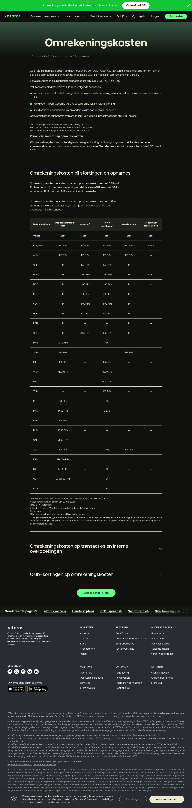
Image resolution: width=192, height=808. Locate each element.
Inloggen (155, 16)
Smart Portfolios (125, 643)
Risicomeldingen (160, 648)
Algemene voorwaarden (129, 683)
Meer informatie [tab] (99, 16)
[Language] (143, 16)
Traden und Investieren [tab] (43, 16)
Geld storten (158, 638)
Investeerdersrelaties (91, 677)
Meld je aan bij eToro (96, 592)
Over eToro (86, 672)
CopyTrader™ (123, 633)
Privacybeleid (123, 677)
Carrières (85, 683)
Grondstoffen (87, 648)
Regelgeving (122, 672)
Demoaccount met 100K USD (132, 638)
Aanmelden (176, 16)
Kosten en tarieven (64, 56)
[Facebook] (10, 671)
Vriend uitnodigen (160, 672)
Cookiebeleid (123, 688)
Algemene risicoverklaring (20, 764)
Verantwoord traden (162, 654)
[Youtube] (29, 671)
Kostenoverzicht (125, 648)
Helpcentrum (158, 633)
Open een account (161, 643)
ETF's (83, 643)
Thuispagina (36, 56)
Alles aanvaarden (166, 799)
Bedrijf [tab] (120, 16)
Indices (84, 654)
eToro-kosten (54, 611)
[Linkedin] (36, 671)
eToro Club (157, 683)
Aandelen (85, 633)
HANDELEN (49, 56)
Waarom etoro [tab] (73, 16)
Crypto (84, 638)
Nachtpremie (137, 611)
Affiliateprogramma (162, 677)
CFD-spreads (110, 611)
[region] (96, 800)
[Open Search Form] (133, 16)
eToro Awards (87, 688)
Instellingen (133, 799)
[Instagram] (23, 671)
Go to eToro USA (135, 5)
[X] (16, 671)
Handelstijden (82, 611)
